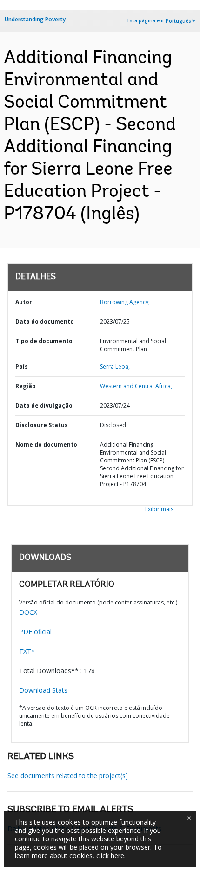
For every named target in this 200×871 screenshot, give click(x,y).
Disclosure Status (41, 425)
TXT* (27, 651)
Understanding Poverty (35, 19)
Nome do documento (46, 444)
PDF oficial (35, 631)
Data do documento (44, 321)
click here (110, 855)
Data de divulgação (44, 406)
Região (25, 386)
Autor (23, 302)
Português (178, 21)
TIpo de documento (44, 341)
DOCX (28, 612)
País (21, 366)
